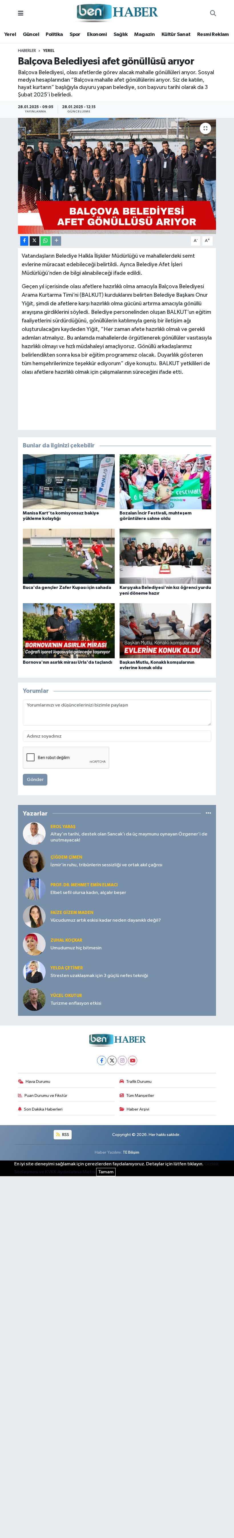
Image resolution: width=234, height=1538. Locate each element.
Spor (75, 34)
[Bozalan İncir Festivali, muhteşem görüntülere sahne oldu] (165, 481)
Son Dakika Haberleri (43, 1109)
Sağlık (121, 34)
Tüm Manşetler (140, 1095)
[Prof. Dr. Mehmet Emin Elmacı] (34, 888)
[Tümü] (208, 813)
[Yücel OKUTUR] (34, 999)
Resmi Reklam (213, 34)
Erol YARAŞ (63, 827)
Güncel (31, 34)
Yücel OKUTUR (66, 996)
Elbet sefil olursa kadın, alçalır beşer (88, 892)
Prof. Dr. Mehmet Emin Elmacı (84, 885)
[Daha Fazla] (56, 241)
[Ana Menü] (20, 13)
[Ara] (213, 13)
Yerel (10, 34)
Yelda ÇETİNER (67, 968)
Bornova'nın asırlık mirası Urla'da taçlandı (67, 662)
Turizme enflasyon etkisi (76, 1003)
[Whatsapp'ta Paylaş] (46, 241)
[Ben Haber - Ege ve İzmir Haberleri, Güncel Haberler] (116, 13)
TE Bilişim (131, 1152)
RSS (65, 1135)
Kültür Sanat (176, 34)
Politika (54, 34)
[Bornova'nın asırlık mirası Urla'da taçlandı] (69, 630)
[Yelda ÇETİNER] (34, 971)
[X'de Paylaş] (34, 241)
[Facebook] (101, 1060)
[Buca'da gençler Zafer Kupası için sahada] (69, 556)
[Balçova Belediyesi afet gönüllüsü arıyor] (117, 176)
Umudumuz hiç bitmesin (76, 948)
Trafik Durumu (139, 1081)
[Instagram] (122, 1060)
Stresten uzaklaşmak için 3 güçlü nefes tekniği (99, 975)
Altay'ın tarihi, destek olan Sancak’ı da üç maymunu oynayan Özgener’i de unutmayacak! (129, 837)
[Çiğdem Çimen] (34, 861)
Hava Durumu (38, 1081)
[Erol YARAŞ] (34, 833)
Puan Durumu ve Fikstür (46, 1095)
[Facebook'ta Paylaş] (24, 241)
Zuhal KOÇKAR (66, 940)
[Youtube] (132, 1060)
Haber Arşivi (138, 1109)
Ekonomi (97, 34)
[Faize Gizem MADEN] (34, 916)
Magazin (144, 34)
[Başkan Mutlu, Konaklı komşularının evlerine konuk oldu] (165, 630)
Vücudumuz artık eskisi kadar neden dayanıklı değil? (106, 920)
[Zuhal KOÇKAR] (34, 944)
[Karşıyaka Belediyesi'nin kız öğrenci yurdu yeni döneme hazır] (165, 556)
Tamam (106, 1172)
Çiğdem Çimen (66, 857)
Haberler (27, 51)
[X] (112, 1060)
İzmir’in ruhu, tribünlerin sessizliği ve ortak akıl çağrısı (106, 865)
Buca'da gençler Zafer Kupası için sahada (67, 587)
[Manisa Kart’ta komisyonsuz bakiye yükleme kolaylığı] (69, 481)
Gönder (35, 779)
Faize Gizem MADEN (72, 913)
